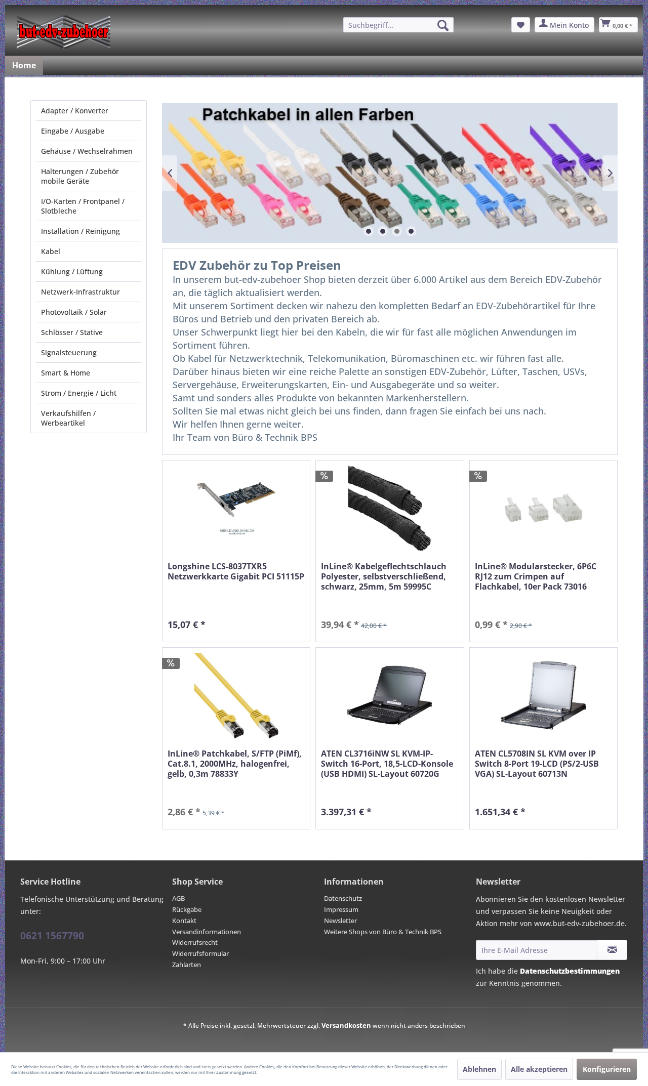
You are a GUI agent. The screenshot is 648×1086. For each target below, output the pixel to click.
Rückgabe (186, 909)
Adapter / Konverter (74, 110)
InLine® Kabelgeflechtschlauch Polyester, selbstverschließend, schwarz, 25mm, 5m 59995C (384, 576)
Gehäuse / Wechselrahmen (87, 151)
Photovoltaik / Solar (74, 312)
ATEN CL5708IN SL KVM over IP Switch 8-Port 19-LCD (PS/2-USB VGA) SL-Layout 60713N (537, 763)
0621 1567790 (52, 935)
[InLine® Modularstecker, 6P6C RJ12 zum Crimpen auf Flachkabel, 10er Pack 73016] (543, 508)
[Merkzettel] (520, 24)
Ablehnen (479, 1069)
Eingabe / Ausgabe (72, 131)
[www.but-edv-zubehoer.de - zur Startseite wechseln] (63, 32)
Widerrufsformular (200, 953)
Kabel (50, 251)
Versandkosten (346, 1025)
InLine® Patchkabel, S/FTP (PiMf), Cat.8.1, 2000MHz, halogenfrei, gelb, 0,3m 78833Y (235, 763)
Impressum (341, 909)
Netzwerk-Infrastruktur (80, 292)
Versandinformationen (206, 931)
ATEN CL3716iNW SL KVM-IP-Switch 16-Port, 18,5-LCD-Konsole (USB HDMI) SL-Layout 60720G (387, 763)
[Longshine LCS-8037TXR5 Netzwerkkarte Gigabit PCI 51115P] (236, 508)
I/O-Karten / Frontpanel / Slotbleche (83, 206)
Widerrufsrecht (195, 942)
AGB (178, 898)
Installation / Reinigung (80, 231)
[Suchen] (443, 25)
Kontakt (184, 920)
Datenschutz (343, 898)
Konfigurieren (607, 1069)
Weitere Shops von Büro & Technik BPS (382, 931)
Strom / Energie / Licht (78, 393)
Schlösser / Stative (72, 332)
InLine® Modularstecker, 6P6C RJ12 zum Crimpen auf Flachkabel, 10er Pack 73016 (535, 576)
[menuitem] (398, 24)
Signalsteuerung (69, 352)
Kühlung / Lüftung (72, 271)
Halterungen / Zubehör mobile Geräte (80, 176)
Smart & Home (65, 373)
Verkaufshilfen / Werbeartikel (68, 418)
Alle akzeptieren (539, 1069)
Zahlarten (186, 964)
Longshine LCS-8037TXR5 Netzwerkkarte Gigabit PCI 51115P (236, 571)
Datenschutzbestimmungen (570, 971)
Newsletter (340, 920)
